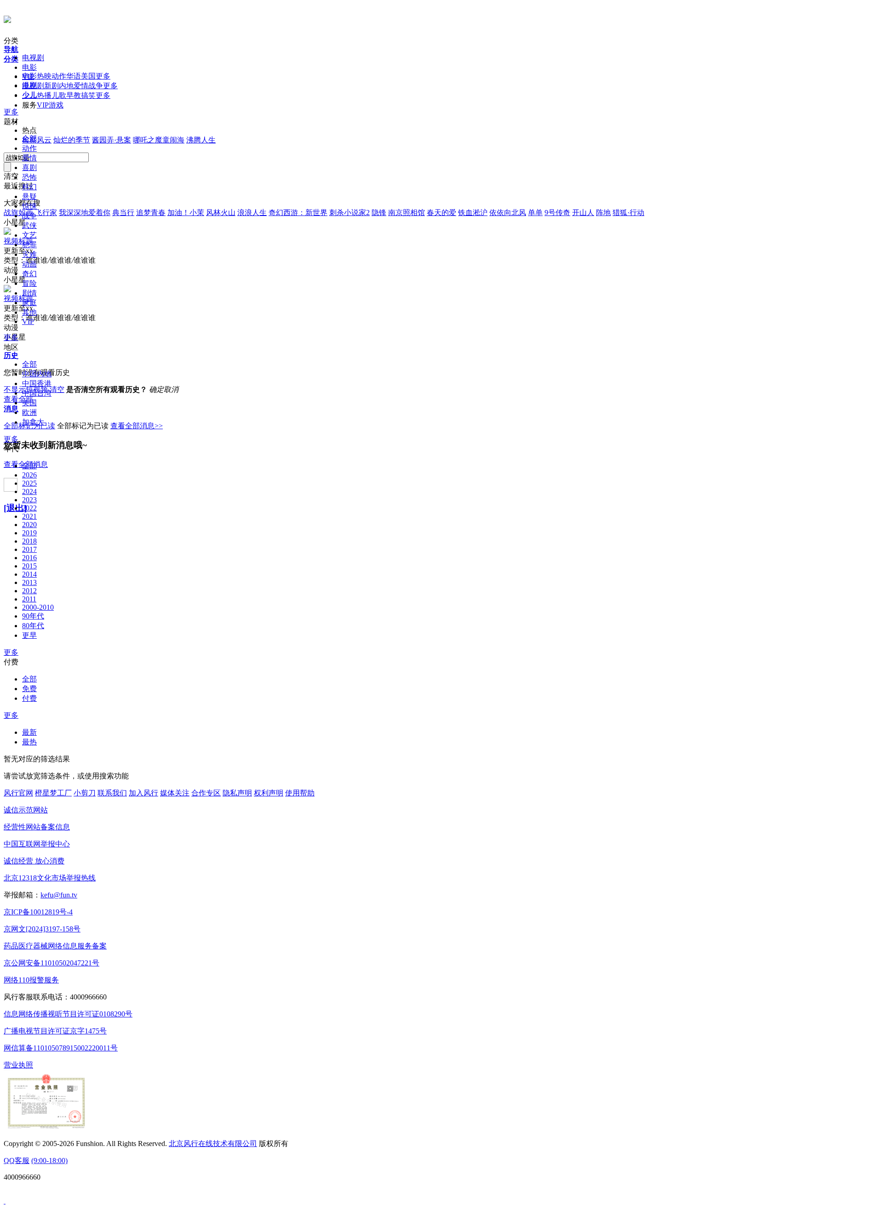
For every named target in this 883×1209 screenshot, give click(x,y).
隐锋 (379, 212)
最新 (29, 732)
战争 (95, 86)
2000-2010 (38, 607)
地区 (11, 347)
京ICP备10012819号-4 (38, 912)
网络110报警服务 (31, 980)
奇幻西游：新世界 (298, 212)
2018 (29, 541)
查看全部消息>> (136, 426)
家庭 (29, 303)
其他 (29, 312)
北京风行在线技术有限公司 (213, 1143)
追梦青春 (151, 212)
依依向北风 (507, 212)
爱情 (81, 86)
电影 (29, 67)
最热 (29, 742)
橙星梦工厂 (53, 793)
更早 (29, 635)
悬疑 (29, 196)
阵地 (603, 212)
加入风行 (143, 793)
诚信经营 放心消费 (34, 861)
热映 (44, 76)
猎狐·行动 (628, 212)
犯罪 (29, 245)
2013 (29, 582)
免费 (29, 688)
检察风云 (37, 140)
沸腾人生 (201, 140)
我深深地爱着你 (84, 212)
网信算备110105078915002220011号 (61, 1048)
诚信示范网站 (26, 810)
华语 (73, 76)
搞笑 (88, 95)
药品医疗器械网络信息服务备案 (55, 946)
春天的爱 (441, 212)
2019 (29, 533)
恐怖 (29, 177)
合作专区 (206, 793)
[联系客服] (5, 1201)
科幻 (29, 187)
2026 (29, 475)
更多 (103, 76)
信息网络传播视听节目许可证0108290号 (68, 1014)
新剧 (51, 86)
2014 (29, 574)
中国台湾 (37, 393)
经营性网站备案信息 (37, 827)
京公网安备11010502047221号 (51, 963)
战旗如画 (18, 212)
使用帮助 (300, 793)
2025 (29, 483)
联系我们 (112, 793)
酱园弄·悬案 (111, 140)
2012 (29, 591)
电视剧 (33, 58)
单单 (535, 212)
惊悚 (29, 206)
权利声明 (268, 793)
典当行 (123, 212)
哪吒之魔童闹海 (158, 140)
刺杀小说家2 (349, 212)
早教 (73, 95)
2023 (29, 500)
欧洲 (29, 412)
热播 (44, 95)
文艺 (29, 235)
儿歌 (59, 95)
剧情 (29, 293)
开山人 (583, 212)
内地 (66, 86)
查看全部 (18, 399)
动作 (59, 76)
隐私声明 (237, 793)
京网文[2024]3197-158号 (42, 929)
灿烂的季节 (71, 140)
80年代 (33, 626)
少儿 (29, 95)
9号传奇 (557, 212)
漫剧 (29, 85)
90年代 (33, 616)
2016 (29, 558)
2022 (29, 508)
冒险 (29, 283)
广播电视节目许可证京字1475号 (55, 1031)
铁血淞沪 (472, 212)
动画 (29, 264)
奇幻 (29, 274)
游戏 (56, 105)
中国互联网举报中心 (37, 844)
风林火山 (220, 212)
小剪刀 (85, 793)
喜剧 (29, 167)
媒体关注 (174, 793)
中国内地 (37, 374)
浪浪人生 (252, 212)
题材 (11, 121)
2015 (29, 566)
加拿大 (33, 422)
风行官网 (18, 793)
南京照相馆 (406, 212)
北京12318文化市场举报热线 (50, 878)
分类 (11, 41)
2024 (29, 491)
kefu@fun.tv (58, 895)
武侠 (29, 225)
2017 (29, 549)
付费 (11, 662)
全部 (29, 138)
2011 (29, 599)
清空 (57, 389)
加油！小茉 (185, 212)
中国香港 (37, 383)
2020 (29, 524)
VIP (43, 105)
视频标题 (18, 241)
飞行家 (46, 212)
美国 (88, 76)
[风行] (7, 18)
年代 (11, 449)
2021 (29, 516)
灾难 (29, 254)
